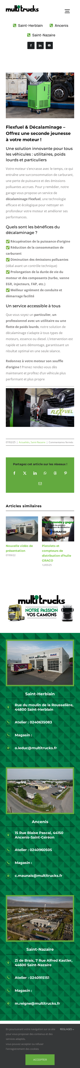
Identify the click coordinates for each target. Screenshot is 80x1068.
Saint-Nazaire (38, 442)
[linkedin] (40, 45)
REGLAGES (66, 1029)
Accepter (40, 1059)
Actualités (24, 442)
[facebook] (31, 45)
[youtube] (49, 45)
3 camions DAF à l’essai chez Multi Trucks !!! (19, 550)
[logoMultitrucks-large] (22, 7)
